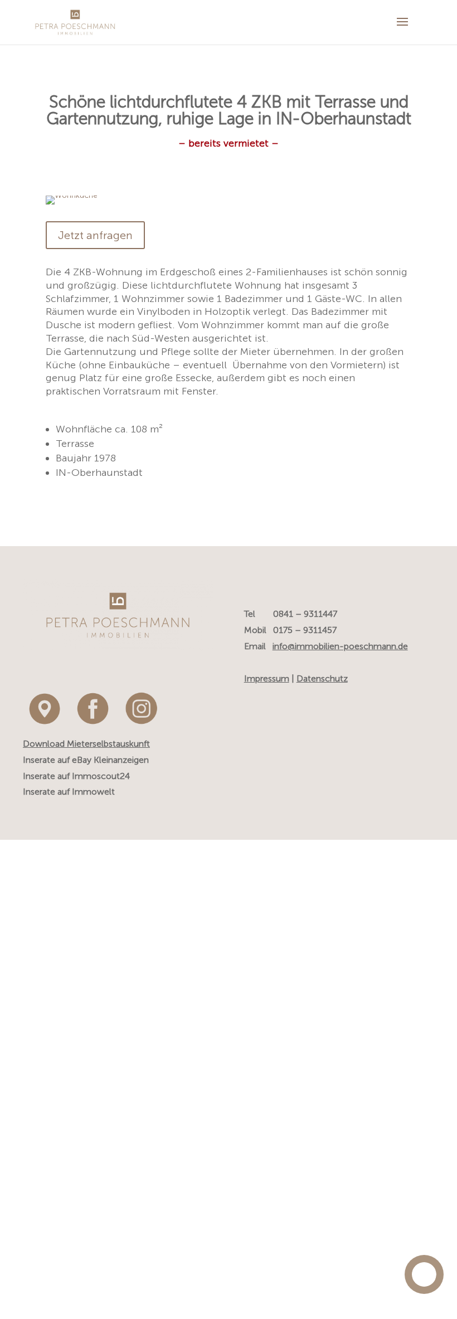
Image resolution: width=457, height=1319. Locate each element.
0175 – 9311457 (305, 630)
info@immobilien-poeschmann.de (340, 646)
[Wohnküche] (72, 204)
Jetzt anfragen (95, 235)
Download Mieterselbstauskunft (86, 743)
